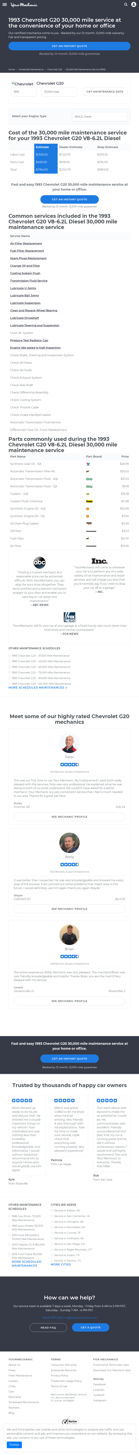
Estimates (14, 1397)
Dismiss (14, 1444)
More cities (61, 1264)
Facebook (99, 1384)
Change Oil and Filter (25, 265)
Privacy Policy (59, 1375)
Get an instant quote (69, 46)
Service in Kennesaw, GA (69, 1227)
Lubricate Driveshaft (24, 318)
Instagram (99, 1400)
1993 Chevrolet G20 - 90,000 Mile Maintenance (41, 678)
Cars (11, 1391)
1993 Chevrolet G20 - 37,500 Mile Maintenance (41, 655)
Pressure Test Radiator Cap (29, 340)
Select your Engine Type (29, 116)
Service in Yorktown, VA (69, 1238)
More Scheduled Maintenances (36, 687)
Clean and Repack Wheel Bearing (33, 310)
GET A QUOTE (91, 1327)
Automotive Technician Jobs (111, 1364)
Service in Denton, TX (67, 1260)
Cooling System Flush (25, 273)
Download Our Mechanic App (112, 1370)
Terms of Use (59, 1386)
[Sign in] (133, 4)
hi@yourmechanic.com (81, 1317)
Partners (13, 1407)
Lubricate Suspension (25, 303)
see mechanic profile (69, 816)
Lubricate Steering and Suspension (34, 325)
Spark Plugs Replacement (28, 258)
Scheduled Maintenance (23, 1402)
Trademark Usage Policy (66, 1381)
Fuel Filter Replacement (27, 250)
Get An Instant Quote (69, 199)
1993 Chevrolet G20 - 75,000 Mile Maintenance (41, 672)
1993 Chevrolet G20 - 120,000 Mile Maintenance (41, 683)
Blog (11, 1413)
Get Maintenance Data (105, 91)
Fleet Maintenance (20, 1375)
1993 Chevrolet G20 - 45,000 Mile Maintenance (41, 661)
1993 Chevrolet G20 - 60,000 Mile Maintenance (41, 667)
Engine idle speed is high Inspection (35, 347)
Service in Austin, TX (67, 1255)
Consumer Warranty (64, 1364)
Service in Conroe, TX (67, 1232)
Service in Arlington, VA (68, 1221)
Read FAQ (48, 1327)
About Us (14, 1364)
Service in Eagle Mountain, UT (73, 1249)
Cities (11, 1386)
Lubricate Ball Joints (24, 295)
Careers (13, 1381)
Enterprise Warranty (63, 1370)
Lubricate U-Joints (23, 288)
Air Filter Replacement (26, 243)
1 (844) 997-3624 (53, 1317)
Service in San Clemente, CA (72, 1216)
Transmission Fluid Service (28, 280)
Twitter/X (98, 1395)
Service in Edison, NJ (67, 1210)
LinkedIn (98, 1389)
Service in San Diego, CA (69, 1244)
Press (11, 1370)
